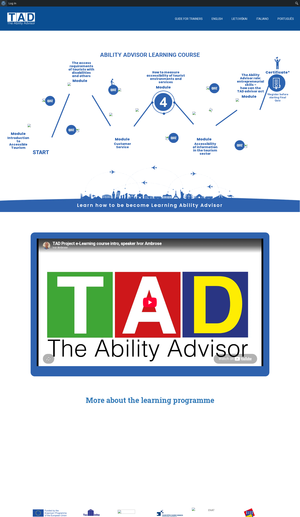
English (217, 18)
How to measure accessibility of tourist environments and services (166, 77)
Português (286, 18)
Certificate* (278, 72)
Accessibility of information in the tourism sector (205, 148)
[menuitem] (3, 3)
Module (122, 139)
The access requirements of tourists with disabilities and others (81, 69)
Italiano (262, 18)
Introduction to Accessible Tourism (18, 142)
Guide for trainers (189, 18)
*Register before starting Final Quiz (277, 97)
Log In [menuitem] (12, 3)
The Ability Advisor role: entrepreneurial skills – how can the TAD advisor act (250, 83)
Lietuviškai (239, 18)
